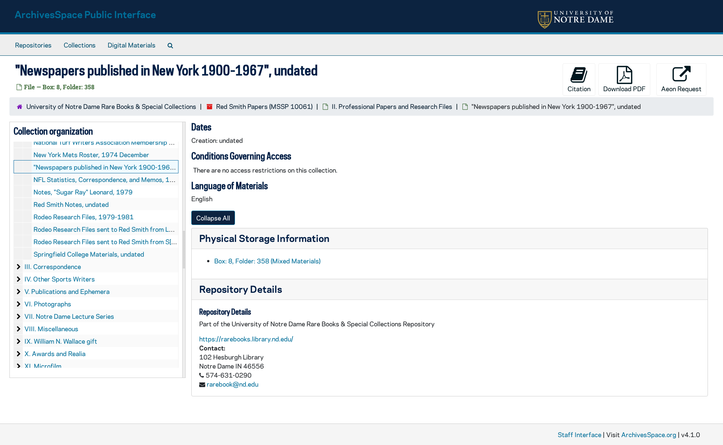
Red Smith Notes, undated (71, 204)
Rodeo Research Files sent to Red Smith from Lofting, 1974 (120, 229)
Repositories (33, 45)
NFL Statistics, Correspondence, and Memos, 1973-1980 (117, 179)
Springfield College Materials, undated (89, 254)
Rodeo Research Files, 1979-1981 (84, 217)
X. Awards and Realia (54, 353)
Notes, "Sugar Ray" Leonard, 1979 (83, 192)
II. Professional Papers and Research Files (392, 106)
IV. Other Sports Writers (59, 279)
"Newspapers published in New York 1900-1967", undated (118, 167)
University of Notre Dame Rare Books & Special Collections (111, 106)
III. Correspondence (52, 266)
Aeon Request (681, 88)
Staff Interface (579, 434)
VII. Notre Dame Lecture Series (69, 316)
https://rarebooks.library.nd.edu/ (246, 339)
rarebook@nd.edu (232, 384)
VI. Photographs (47, 304)
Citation (578, 88)
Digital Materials (132, 45)
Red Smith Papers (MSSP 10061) (264, 106)
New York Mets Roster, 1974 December (91, 154)
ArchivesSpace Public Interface (85, 14)
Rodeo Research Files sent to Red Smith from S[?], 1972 (115, 241)
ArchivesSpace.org (648, 434)
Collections (80, 45)
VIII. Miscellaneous (51, 328)
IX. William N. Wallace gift (60, 341)
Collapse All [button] (213, 218)
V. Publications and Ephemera (67, 291)
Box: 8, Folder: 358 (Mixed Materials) (267, 261)
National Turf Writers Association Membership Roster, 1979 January (133, 142)
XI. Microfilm (42, 366)
